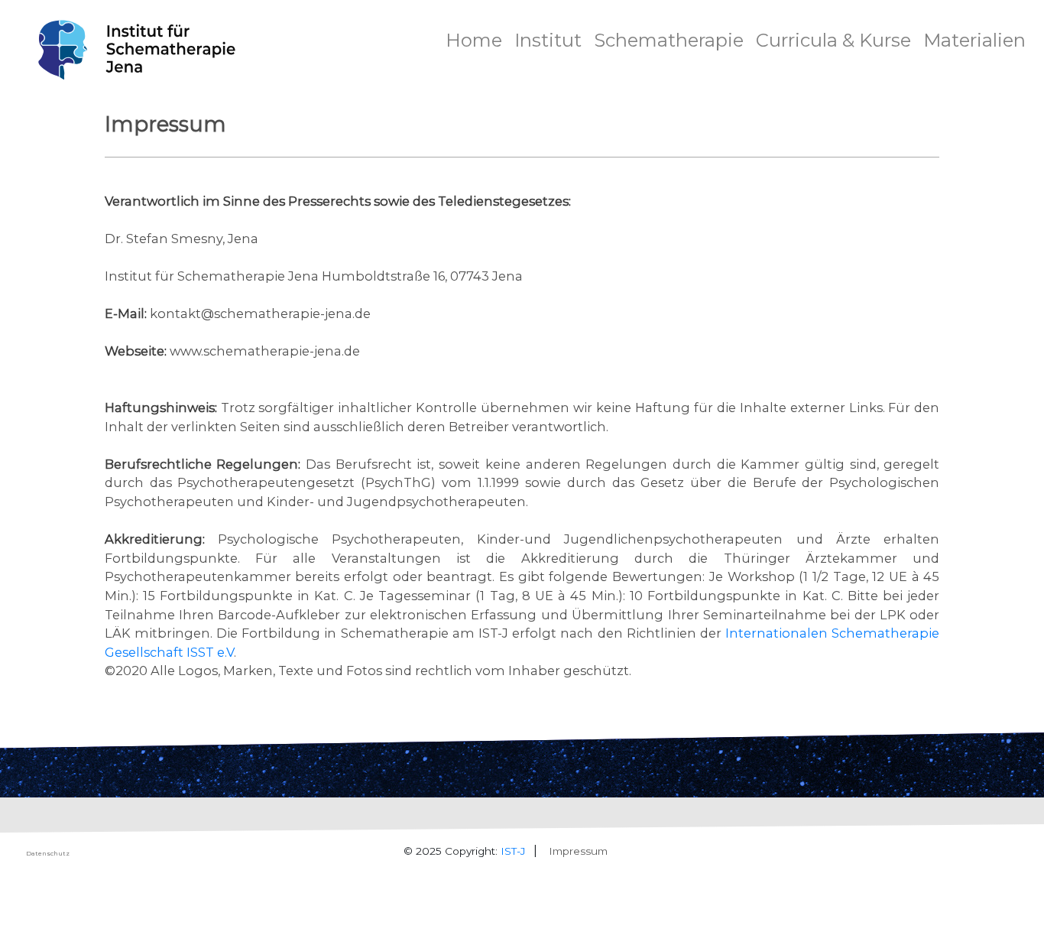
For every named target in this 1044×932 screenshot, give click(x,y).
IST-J (513, 851)
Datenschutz (48, 853)
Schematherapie (669, 40)
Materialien (974, 40)
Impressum (578, 851)
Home (474, 40)
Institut (548, 40)
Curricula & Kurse (833, 40)
